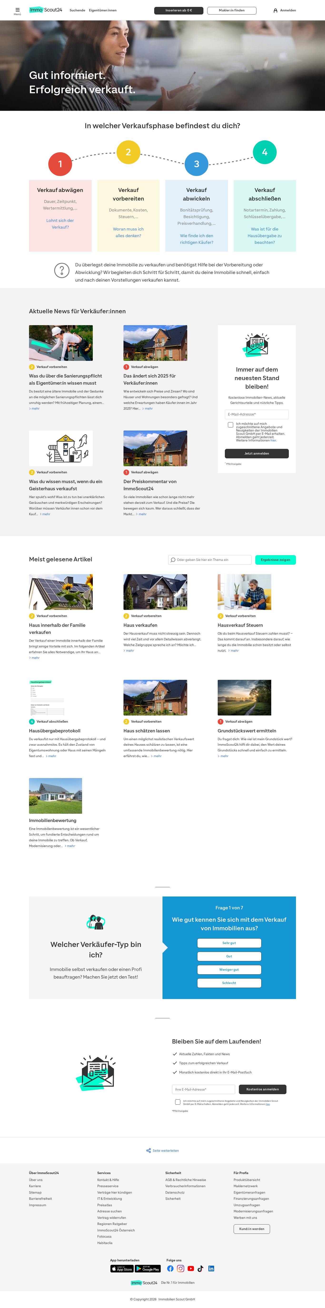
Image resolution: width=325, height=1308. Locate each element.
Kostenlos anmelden (262, 1089)
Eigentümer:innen (103, 10)
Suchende (77, 10)
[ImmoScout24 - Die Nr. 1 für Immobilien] (144, 1283)
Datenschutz (175, 1192)
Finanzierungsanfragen (251, 1199)
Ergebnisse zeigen (275, 560)
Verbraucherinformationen (185, 1186)
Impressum (37, 1205)
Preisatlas (104, 1205)
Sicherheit (173, 1199)
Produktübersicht (247, 1180)
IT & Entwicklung (109, 1199)
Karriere (35, 1186)
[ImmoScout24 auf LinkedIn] (211, 1271)
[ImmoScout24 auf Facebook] (171, 1271)
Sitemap (35, 1192)
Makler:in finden (232, 10)
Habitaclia (105, 1243)
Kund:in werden (252, 1229)
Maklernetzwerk (246, 1186)
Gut (229, 956)
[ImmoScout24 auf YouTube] (191, 1271)
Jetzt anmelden (257, 453)
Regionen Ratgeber (112, 1224)
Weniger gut (229, 970)
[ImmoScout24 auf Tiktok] (201, 1271)
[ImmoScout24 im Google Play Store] (148, 1271)
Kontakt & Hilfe (108, 1180)
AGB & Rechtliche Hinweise (185, 1180)
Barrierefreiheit (40, 1199)
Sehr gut (229, 943)
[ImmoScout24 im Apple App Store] (122, 1271)
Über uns (36, 1180)
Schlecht (229, 983)
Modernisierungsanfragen (253, 1211)
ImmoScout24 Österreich (116, 1230)
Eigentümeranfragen (249, 1192)
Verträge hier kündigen (114, 1192)
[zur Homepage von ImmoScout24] (45, 12)
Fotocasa (104, 1237)
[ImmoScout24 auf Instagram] (181, 1271)
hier (273, 440)
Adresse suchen (109, 1211)
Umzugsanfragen (247, 1205)
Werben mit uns (245, 1218)
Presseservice (107, 1186)
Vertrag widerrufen (111, 1218)
